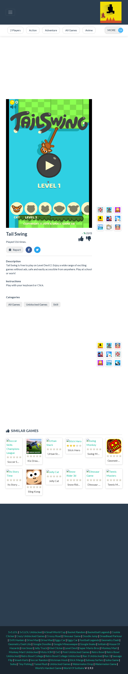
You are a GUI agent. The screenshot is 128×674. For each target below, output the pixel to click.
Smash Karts (21, 660)
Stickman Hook (59, 660)
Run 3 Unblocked (93, 656)
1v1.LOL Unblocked (31, 632)
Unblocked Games (36, 304)
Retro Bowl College (32, 656)
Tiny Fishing (25, 664)
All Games (14, 304)
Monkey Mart (109, 648)
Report (17, 249)
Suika (13, 664)
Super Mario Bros (89, 648)
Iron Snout (27, 648)
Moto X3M (47, 652)
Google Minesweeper (65, 644)
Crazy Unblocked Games (30, 636)
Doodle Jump (90, 636)
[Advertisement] (64, 67)
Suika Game (112, 660)
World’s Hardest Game (48, 668)
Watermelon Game (105, 664)
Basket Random (76, 632)
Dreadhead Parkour (111, 636)
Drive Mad (32, 640)
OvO (58, 652)
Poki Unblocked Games (76, 652)
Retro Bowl (98, 652)
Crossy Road (54, 636)
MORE (112, 30)
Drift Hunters (17, 640)
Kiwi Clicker (56, 648)
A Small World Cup (55, 632)
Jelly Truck (41, 648)
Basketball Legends (98, 632)
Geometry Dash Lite (20, 644)
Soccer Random (39, 660)
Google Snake (88, 644)
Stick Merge (77, 660)
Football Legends (90, 640)
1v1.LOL (13, 632)
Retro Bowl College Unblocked (63, 656)
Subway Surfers (95, 660)
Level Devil (71, 648)
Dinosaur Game (72, 636)
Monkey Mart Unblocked (24, 652)
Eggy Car (60, 640)
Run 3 (107, 656)
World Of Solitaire (74, 668)
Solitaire (103, 644)
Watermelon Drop (83, 664)
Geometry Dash (110, 640)
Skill (55, 304)
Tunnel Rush (41, 664)
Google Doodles (42, 644)
